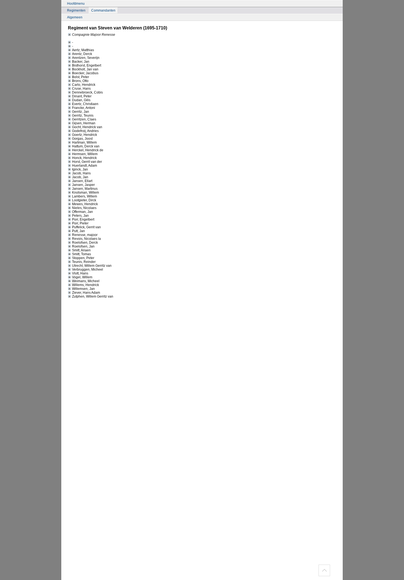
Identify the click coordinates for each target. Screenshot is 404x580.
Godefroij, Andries (85, 131)
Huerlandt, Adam (84, 165)
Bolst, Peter (80, 77)
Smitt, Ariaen (81, 250)
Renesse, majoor (85, 235)
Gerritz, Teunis (82, 115)
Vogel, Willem (82, 277)
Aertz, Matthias (83, 50)
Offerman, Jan (82, 212)
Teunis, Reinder (84, 262)
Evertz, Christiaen (85, 104)
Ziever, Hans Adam (86, 293)
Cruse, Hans (81, 88)
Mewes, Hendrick (85, 204)
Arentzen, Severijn (85, 58)
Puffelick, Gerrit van (86, 227)
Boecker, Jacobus (85, 73)
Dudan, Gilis (81, 100)
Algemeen (74, 17)
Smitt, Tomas (81, 254)
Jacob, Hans (81, 173)
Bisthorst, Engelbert (86, 65)
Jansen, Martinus (85, 189)
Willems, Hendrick (85, 285)
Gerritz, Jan (80, 112)
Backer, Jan (80, 62)
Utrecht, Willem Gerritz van (92, 266)
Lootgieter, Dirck (84, 200)
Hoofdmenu (76, 4)
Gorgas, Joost (82, 139)
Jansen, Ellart (82, 181)
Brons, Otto (80, 81)
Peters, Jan (80, 216)
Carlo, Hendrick (83, 85)
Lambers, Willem (84, 196)
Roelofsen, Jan (83, 246)
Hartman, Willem (84, 142)
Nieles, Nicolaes (84, 208)
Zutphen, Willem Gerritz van (92, 296)
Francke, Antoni (83, 108)
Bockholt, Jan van (85, 69)
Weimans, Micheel (85, 281)
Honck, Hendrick (84, 158)
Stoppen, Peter (83, 258)
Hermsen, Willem (85, 154)
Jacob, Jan (80, 177)
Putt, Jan (78, 231)
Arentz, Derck (82, 54)
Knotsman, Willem (85, 192)
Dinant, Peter (82, 96)
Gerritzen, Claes (84, 119)
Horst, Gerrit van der (87, 162)
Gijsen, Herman (83, 123)
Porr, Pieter (80, 223)
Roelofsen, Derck (85, 242)
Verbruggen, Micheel (87, 269)
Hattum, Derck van (85, 146)
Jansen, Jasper (83, 185)
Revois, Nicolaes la (86, 239)
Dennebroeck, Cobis (87, 92)
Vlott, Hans (80, 273)
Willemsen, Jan (83, 289)
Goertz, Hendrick (84, 135)
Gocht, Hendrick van (87, 127)
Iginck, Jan (80, 169)
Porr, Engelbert (83, 219)
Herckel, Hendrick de (87, 150)
